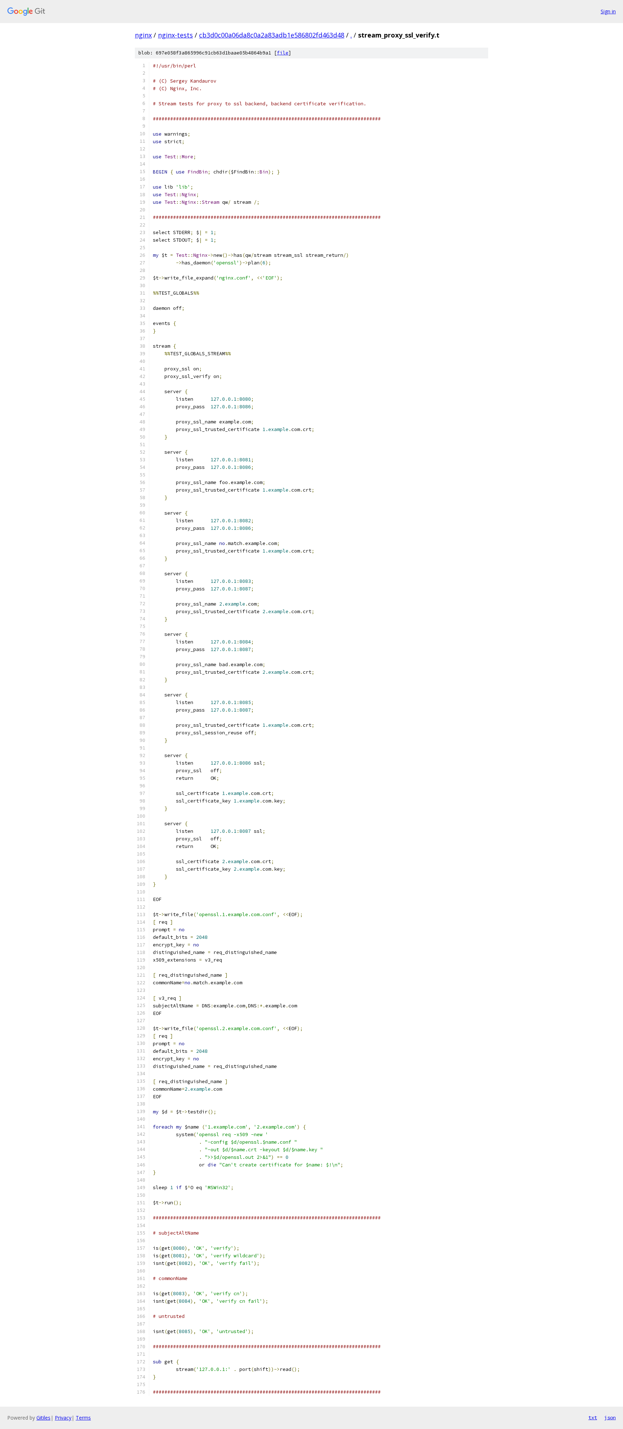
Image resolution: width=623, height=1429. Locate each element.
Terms (83, 1417)
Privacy (63, 1417)
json (610, 1417)
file (282, 53)
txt (592, 1417)
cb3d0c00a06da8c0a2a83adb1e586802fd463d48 (271, 35)
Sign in (608, 11)
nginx (143, 35)
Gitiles (43, 1417)
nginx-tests (175, 35)
